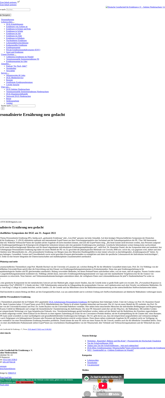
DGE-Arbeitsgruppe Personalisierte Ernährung (68, 302)
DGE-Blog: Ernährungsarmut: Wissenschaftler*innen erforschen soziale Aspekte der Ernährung (126, 348)
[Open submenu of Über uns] (10, 87)
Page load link (6, 377)
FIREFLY (12, 373)
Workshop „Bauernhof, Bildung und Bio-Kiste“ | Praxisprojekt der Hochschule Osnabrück (124, 341)
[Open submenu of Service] (8, 73)
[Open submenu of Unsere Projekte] (15, 55)
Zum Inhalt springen (8, 2)
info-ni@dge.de (9, 362)
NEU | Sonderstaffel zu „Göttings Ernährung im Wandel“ (110, 350)
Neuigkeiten (92, 362)
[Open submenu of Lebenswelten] (13, 22)
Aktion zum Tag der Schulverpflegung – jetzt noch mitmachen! (113, 345)
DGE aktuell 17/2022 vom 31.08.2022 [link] (39, 329)
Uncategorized (93, 365)
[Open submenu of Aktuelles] (10, 64)
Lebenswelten (93, 360)
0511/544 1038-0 (10, 359)
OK (18, 382)
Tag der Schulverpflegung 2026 (100, 343)
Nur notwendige (27, 382)
